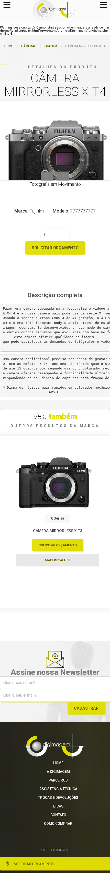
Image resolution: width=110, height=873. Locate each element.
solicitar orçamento (55, 247)
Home (58, 763)
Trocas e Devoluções (58, 798)
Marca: (21, 211)
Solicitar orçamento (33, 864)
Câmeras (28, 46)
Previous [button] (47, 175)
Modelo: (61, 211)
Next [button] (63, 175)
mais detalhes (57, 560)
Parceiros (58, 780)
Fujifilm (51, 46)
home (8, 46)
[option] (55, 140)
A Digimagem (58, 772)
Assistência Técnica (58, 789)
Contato (58, 815)
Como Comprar (58, 824)
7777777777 (83, 211)
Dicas (58, 806)
